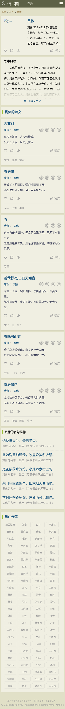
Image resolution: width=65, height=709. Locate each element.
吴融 (38, 643)
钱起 (38, 615)
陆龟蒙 (10, 580)
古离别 (9, 124)
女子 (6, 325)
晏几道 (24, 559)
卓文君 (52, 685)
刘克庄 (10, 538)
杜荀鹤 (38, 622)
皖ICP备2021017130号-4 (52, 705)
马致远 (52, 524)
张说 (24, 643)
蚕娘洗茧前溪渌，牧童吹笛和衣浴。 (29, 455)
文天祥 (24, 573)
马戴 (10, 671)
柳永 (52, 559)
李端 (38, 657)
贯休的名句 (9, 446)
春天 (6, 208)
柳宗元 (10, 664)
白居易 (52, 587)
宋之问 (52, 650)
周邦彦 (10, 566)
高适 (10, 657)
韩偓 (52, 629)
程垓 (24, 566)
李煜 (52, 573)
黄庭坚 (24, 531)
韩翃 (52, 664)
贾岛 (10, 608)
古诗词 (28, 705)
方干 (52, 622)
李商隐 (38, 580)
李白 (38, 587)
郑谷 (24, 622)
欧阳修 (38, 538)
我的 (30, 3)
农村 (6, 373)
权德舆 (38, 629)
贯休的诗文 (13, 112)
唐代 (6, 130)
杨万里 (52, 531)
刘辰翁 (24, 552)
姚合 (38, 594)
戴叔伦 (24, 629)
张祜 (24, 636)
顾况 (38, 650)
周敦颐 (10, 573)
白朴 (38, 524)
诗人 (11, 12)
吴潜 (10, 552)
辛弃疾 (24, 545)
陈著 (10, 545)
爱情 (6, 160)
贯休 (19, 12)
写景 (22, 208)
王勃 (24, 671)
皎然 (24, 601)
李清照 (52, 566)
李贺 (38, 664)
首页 (4, 12)
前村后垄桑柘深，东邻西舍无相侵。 (29, 497)
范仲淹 (38, 552)
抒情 (14, 420)
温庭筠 (24, 608)
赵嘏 (52, 657)
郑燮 (24, 524)
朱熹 (52, 538)
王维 (52, 608)
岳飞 (38, 573)
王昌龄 (24, 650)
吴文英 (10, 559)
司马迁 (52, 678)
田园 (14, 373)
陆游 (24, 538)
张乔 (10, 643)
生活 (22, 373)
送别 (14, 208)
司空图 (24, 657)
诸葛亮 (38, 685)
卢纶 (52, 643)
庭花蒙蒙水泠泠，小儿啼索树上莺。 (29, 469)
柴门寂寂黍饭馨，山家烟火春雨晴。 (29, 483)
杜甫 (10, 594)
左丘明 (38, 678)
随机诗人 (18, 50)
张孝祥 (38, 545)
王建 (24, 615)
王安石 (10, 531)
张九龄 (24, 664)
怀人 (19, 325)
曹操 (10, 685)
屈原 (24, 678)
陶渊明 (10, 678)
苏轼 (38, 531)
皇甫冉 (52, 636)
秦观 (52, 545)
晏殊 (52, 552)
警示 (22, 160)
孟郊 (38, 608)
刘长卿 (38, 601)
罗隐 (10, 622)
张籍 (24, 594)
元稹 (52, 580)
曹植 (24, 685)
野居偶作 (10, 384)
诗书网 (13, 4)
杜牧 (10, 601)
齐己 (24, 587)
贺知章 (38, 671)
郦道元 (52, 671)
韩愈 (10, 615)
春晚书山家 (12, 337)
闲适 (22, 420)
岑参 (52, 615)
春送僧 (9, 172)
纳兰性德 (10, 524)
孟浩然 (10, 629)
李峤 (10, 650)
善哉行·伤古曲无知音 (19, 278)
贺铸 (38, 566)
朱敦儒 (38, 559)
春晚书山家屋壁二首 (39, 460)
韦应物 (24, 580)
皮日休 (10, 636)
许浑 (52, 594)
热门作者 (11, 517)
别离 (14, 160)
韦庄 (38, 636)
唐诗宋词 (36, 705)
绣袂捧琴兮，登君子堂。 (20, 441)
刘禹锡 (10, 587)
